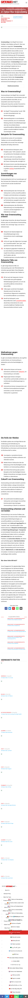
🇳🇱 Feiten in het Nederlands (15, 971)
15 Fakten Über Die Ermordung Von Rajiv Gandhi (11, 714)
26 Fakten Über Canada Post (13, 625)
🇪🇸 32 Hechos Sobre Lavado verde (15, 902)
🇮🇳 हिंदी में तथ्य (15, 954)
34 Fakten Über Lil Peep (6, 787)
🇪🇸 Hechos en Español (15, 923)
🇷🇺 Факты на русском (15, 981)
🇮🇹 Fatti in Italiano (15, 926)
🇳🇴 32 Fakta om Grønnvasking (15, 913)
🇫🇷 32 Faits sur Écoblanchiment (15, 906)
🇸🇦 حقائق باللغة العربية (15, 947)
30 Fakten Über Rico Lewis (6, 841)
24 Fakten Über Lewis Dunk (7, 878)
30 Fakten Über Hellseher (12, 643)
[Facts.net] (9, 1)
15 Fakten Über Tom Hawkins (7, 859)
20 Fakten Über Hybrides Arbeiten (14, 619)
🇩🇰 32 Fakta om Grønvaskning (15, 899)
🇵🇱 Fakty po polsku (15, 975)
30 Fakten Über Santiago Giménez (8, 805)
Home (3, 9)
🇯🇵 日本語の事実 (15, 961)
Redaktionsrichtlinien (17, 17)
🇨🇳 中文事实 (15, 995)
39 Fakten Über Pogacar (6, 768)
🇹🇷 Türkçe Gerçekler (15, 992)
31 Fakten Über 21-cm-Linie (7, 677)
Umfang (11, 168)
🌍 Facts (15, 916)
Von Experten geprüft (18, 16)
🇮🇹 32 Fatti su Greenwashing (15, 909)
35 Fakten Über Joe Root (6, 750)
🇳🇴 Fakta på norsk (15, 940)
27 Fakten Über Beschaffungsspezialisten (16, 631)
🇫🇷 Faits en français (15, 920)
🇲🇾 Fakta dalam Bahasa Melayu (15, 968)
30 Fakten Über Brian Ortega (7, 823)
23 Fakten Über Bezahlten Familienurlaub (16, 649)
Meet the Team (7, 897)
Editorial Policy (7, 893)
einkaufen (21, 371)
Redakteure (11, 588)
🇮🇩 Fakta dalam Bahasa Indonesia (15, 957)
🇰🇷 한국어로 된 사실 (15, 964)
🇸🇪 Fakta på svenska (15, 937)
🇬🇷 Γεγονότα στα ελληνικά (15, 951)
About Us (7, 890)
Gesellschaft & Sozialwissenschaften (16, 9)
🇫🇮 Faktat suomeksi (15, 944)
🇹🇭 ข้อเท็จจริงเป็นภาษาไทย (15, 985)
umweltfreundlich (21, 300)
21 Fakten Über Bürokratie (6, 732)
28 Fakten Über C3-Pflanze (7, 695)
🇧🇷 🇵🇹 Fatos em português (15, 930)
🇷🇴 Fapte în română (15, 978)
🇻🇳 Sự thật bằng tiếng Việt (15, 988)
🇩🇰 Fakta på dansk (15, 933)
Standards (4, 584)
